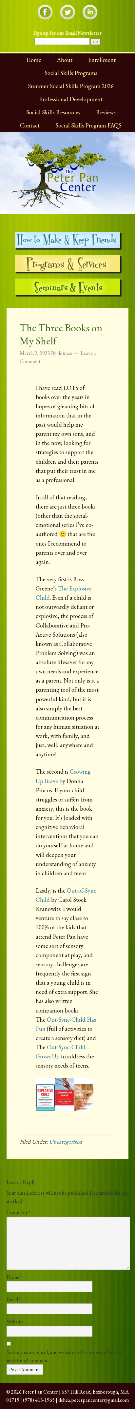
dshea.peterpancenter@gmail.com (93, 1400)
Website (15, 1321)
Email (14, 1299)
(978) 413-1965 (39, 1400)
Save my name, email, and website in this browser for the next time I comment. (64, 1356)
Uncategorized (65, 1141)
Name (14, 1277)
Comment (18, 1212)
